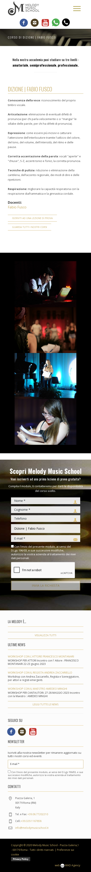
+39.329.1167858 (31, 821)
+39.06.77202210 (38, 814)
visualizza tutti (45, 635)
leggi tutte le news (45, 704)
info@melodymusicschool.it (31, 828)
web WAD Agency (67, 865)
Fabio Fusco (17, 207)
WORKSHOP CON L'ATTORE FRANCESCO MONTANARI (41, 656)
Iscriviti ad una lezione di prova (32, 218)
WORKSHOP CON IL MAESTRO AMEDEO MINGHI (37, 689)
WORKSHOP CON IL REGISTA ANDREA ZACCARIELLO (40, 672)
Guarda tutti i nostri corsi (29, 227)
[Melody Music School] (24, 8)
